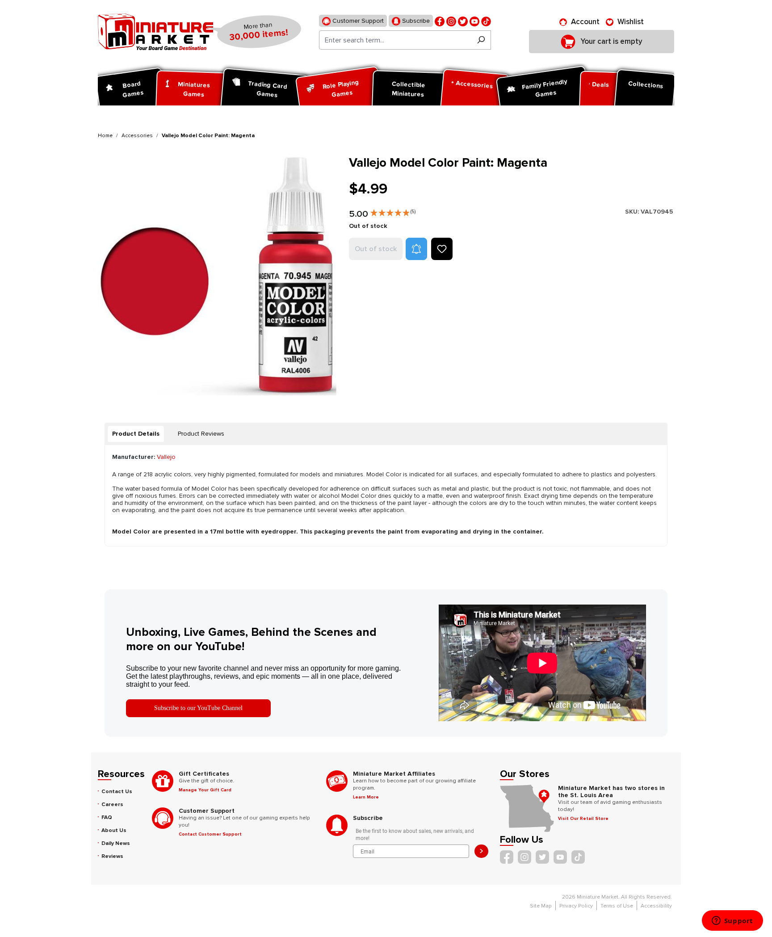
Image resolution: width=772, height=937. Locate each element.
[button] (392, 211)
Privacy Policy (576, 906)
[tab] (136, 434)
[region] (218, 275)
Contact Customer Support (210, 834)
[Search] (481, 40)
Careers (112, 804)
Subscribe (415, 21)
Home (105, 135)
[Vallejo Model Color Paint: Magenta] (218, 275)
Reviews (112, 856)
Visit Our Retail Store (583, 818)
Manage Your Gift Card (205, 790)
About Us (113, 830)
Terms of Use (616, 906)
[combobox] (395, 40)
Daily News (115, 843)
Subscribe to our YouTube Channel (198, 708)
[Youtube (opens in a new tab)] (474, 21)
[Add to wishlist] (442, 249)
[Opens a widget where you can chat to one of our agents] (732, 921)
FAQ (106, 817)
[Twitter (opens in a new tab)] (463, 21)
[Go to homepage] (155, 31)
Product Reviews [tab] (201, 433)
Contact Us (116, 791)
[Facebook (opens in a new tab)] (440, 21)
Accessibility (656, 906)
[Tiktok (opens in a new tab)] (486, 21)
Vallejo (166, 457)
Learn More (366, 797)
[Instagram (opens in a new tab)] (451, 21)
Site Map (541, 906)
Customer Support (357, 21)
